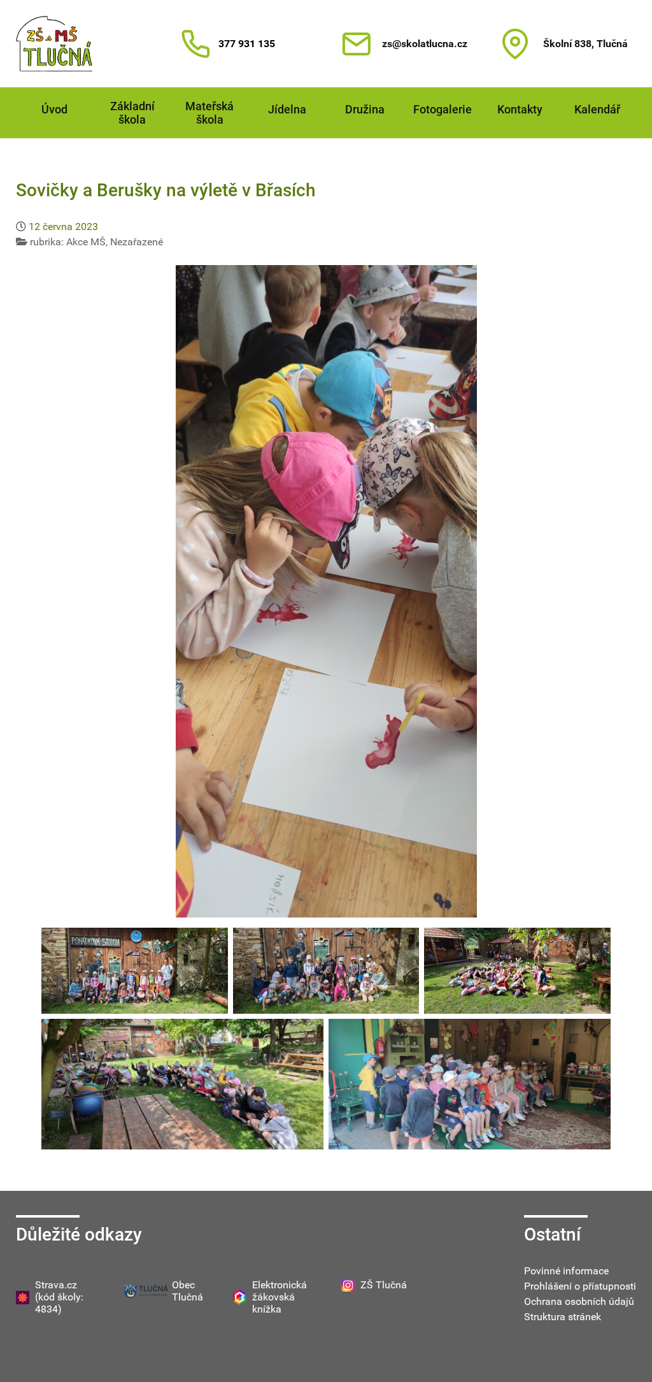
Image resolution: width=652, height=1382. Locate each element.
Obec (183, 1285)
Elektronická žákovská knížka (279, 1297)
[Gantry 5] (54, 43)
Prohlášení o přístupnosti (580, 1286)
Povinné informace (566, 1271)
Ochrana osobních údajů (579, 1301)
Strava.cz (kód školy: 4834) (59, 1297)
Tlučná (187, 1297)
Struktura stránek (562, 1317)
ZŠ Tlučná (383, 1285)
